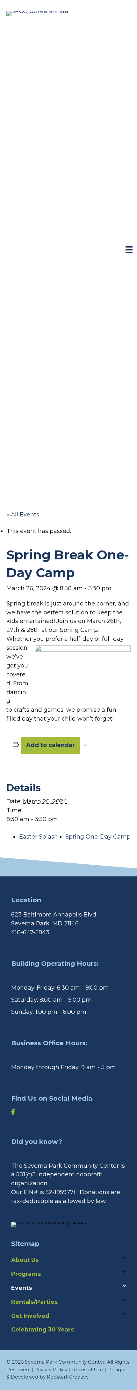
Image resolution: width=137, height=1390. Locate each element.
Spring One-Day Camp (98, 836)
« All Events (22, 514)
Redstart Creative (68, 1377)
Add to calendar (50, 745)
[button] (124, 1258)
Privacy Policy (50, 1369)
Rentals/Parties (34, 1301)
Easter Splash (38, 836)
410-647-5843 (30, 932)
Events (21, 1287)
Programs (26, 1273)
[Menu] (129, 250)
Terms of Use (87, 1369)
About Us (25, 1259)
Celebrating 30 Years (42, 1329)
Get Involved (30, 1315)
